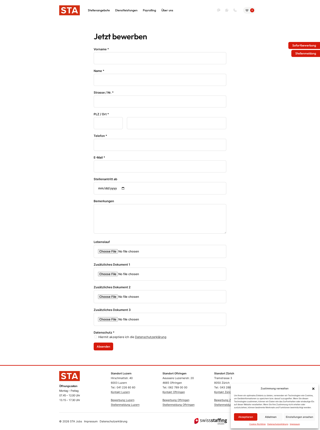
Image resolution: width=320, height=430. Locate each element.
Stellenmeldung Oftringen (178, 404)
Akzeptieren (245, 417)
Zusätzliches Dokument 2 (112, 287)
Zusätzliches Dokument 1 (112, 264)
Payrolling (149, 10)
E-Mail (99, 157)
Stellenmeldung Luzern (125, 404)
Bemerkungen (104, 201)
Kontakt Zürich (223, 392)
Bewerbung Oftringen (175, 400)
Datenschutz (104, 332)
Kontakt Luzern (120, 392)
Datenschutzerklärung (150, 337)
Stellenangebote (99, 10)
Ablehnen (270, 417)
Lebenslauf (102, 241)
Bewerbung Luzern (122, 400)
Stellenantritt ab (105, 179)
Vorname (101, 49)
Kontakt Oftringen (173, 392)
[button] (313, 388)
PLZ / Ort (101, 114)
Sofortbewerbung (304, 45)
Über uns (167, 10)
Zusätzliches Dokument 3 (112, 309)
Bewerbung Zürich (225, 400)
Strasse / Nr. (104, 92)
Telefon (100, 135)
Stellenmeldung (305, 53)
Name (99, 70)
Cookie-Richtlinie (257, 424)
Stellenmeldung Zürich (228, 404)
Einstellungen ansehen (299, 417)
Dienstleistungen (126, 10)
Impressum (91, 421)
